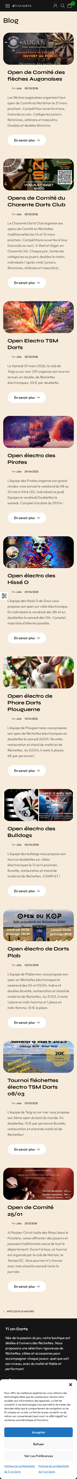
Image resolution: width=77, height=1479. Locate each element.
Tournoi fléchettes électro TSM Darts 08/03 (32, 1087)
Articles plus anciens (20, 1311)
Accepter (38, 1432)
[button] (70, 1384)
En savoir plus (24, 140)
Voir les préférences (38, 1456)
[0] (69, 5)
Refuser (38, 1444)
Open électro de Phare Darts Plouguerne (29, 703)
